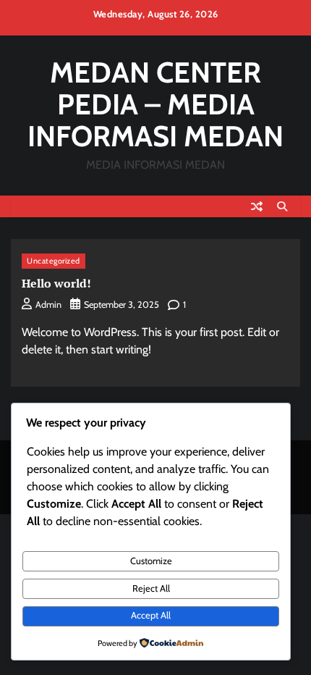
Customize (151, 560)
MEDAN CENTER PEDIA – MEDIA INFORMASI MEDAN (155, 104)
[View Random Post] (257, 206)
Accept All (151, 615)
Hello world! (56, 283)
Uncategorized (53, 261)
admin (48, 304)
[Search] (282, 206)
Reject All (151, 588)
